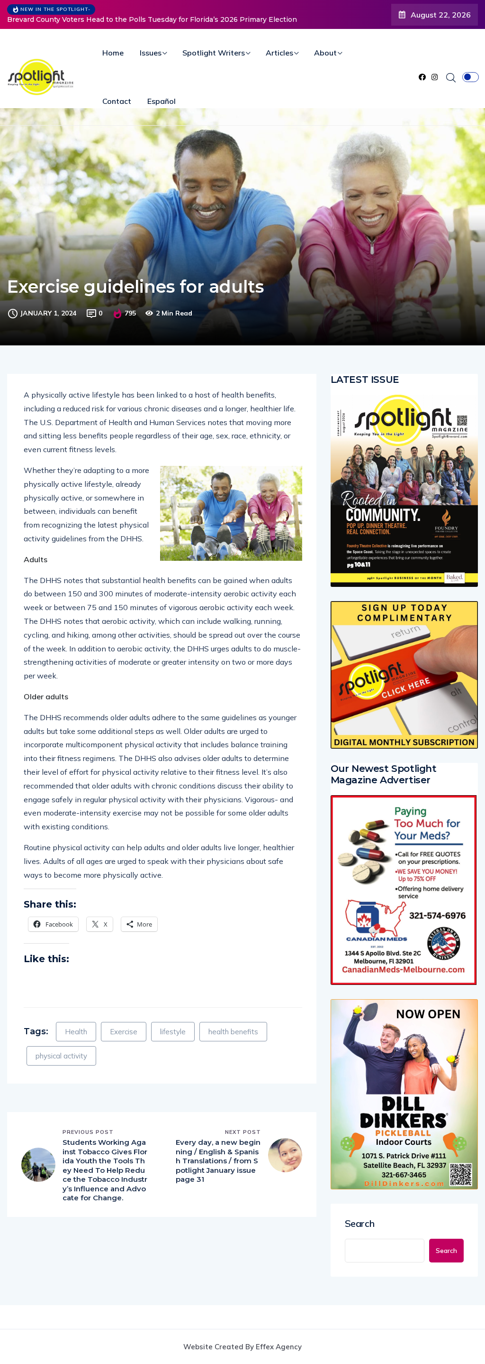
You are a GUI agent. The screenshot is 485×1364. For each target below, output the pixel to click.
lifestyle (173, 1031)
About (325, 52)
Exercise (123, 1031)
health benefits (233, 1031)
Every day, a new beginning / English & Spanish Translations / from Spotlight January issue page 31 (218, 1161)
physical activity (61, 1055)
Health (76, 1031)
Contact (116, 101)
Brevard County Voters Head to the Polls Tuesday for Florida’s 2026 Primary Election (152, 19)
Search (360, 1223)
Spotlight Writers (213, 52)
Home (113, 52)
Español (161, 101)
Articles (279, 52)
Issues (151, 52)
